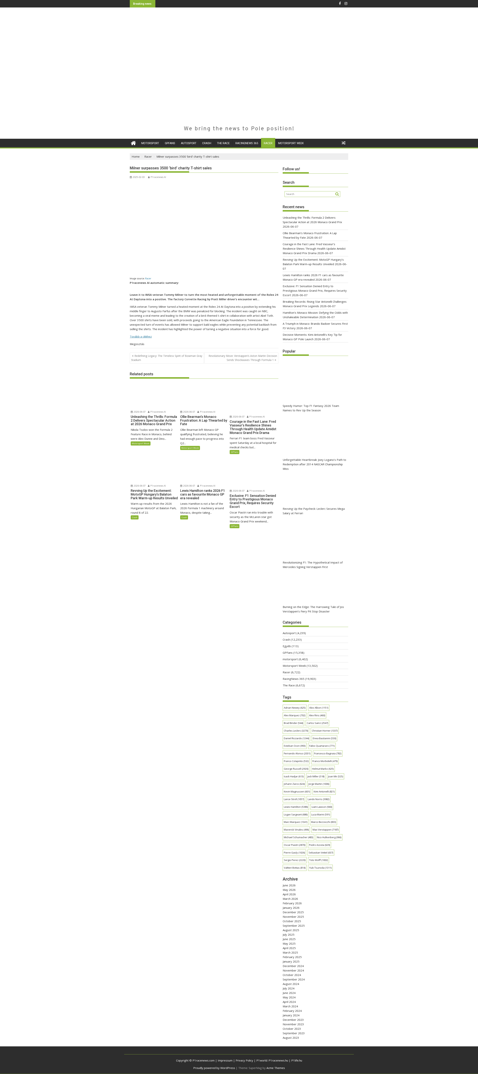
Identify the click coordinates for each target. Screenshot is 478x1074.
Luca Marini (320, 814)
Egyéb (287, 646)
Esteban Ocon (294, 745)
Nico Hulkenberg (329, 837)
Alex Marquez (294, 715)
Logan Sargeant (296, 814)
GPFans (170, 143)
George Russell (296, 768)
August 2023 (291, 1037)
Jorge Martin (318, 784)
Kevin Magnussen (297, 791)
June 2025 (289, 939)
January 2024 (291, 1015)
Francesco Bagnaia (327, 753)
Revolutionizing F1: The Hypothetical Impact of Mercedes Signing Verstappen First (313, 565)
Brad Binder (293, 723)
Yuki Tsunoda (320, 867)
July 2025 (288, 934)
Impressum (225, 1060)
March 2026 (290, 899)
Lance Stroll (294, 799)
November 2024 (293, 970)
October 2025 (292, 921)
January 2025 (291, 961)
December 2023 (293, 1020)
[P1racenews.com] (133, 142)
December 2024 (293, 966)
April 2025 (289, 948)
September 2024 (294, 979)
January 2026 (291, 908)
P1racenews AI (158, 177)
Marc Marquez (295, 822)
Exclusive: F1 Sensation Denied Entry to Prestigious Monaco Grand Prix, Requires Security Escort (315, 290)
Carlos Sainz (317, 723)
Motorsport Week (291, 143)
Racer (268, 143)
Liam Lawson (322, 806)
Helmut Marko (323, 768)
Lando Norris (318, 799)
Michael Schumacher (298, 837)
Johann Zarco (294, 784)
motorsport (150, 143)
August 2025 (291, 930)
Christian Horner (325, 730)
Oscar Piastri (294, 845)
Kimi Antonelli (324, 791)
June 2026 (289, 885)
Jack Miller (315, 776)
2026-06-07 (139, 411)
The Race (223, 143)
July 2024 (288, 988)
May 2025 (289, 943)
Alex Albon (318, 707)
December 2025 (293, 912)
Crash (206, 143)
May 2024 (289, 997)
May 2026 (289, 890)
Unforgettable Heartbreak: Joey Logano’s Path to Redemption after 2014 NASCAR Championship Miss (314, 464)
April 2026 (289, 894)
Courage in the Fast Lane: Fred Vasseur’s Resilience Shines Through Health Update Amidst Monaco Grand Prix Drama (314, 248)
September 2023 (294, 1033)
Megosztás (137, 344)
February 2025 (292, 957)
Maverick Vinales (296, 829)
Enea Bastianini (324, 738)
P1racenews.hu (278, 1060)
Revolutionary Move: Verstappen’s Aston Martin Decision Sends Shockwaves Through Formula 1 (243, 358)
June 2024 (289, 993)
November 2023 (293, 1024)
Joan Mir (335, 776)
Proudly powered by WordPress (214, 1068)
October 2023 (292, 1028)
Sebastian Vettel (321, 852)
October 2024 (292, 975)
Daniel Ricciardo (296, 738)
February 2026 (292, 903)
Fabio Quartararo (322, 745)
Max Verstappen (326, 829)
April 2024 (289, 1002)
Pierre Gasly (294, 852)
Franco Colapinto (296, 761)
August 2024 (291, 984)
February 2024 (292, 1011)
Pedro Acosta (319, 845)
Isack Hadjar (294, 776)
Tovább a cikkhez (141, 336)
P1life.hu (296, 1060)
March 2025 (290, 952)
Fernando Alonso (297, 753)
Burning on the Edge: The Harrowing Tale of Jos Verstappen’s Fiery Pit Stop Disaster (313, 609)
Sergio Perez (294, 860)
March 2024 (290, 1006)
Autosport (188, 143)
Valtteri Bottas (294, 867)
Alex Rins (317, 715)
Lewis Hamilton (296, 806)
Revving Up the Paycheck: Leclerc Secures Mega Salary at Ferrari (314, 511)
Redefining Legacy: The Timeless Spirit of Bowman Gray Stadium (166, 358)
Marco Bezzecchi (323, 822)
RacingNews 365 (246, 143)
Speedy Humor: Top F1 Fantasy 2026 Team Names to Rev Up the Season (311, 408)
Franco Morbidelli (325, 761)
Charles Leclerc (296, 730)
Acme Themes (275, 1068)
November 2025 (293, 916)
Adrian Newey (294, 707)
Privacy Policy (244, 1060)
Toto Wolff (318, 860)
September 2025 (294, 925)
